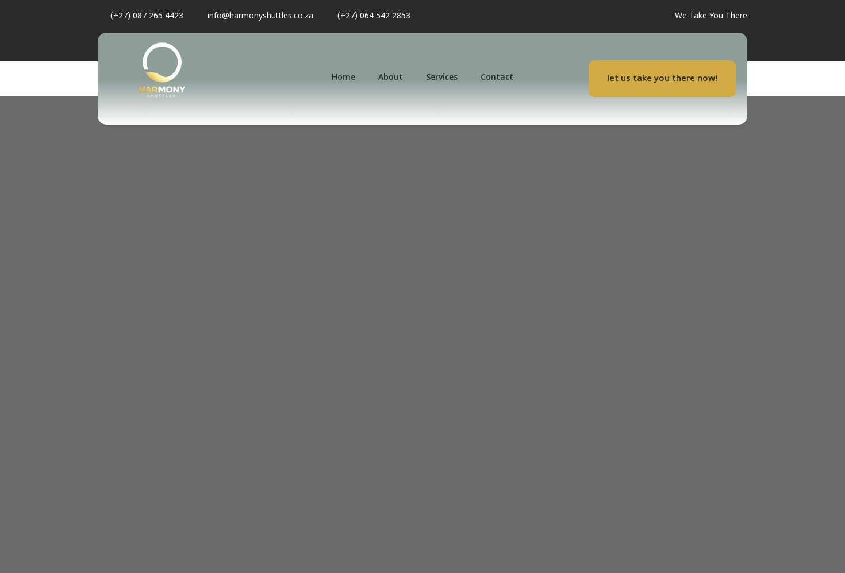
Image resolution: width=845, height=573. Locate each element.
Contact (497, 78)
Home (343, 78)
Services (442, 78)
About (390, 78)
